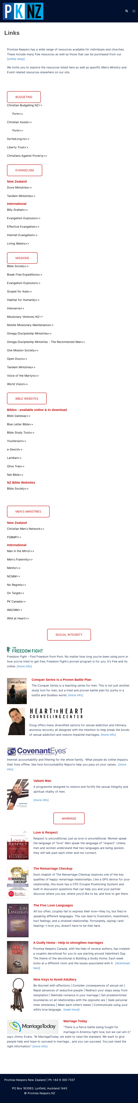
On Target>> (15, 593)
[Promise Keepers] (23, 11)
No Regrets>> (16, 585)
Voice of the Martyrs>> (23, 375)
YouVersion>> (16, 441)
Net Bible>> (15, 474)
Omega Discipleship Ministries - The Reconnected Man (44, 342)
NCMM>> (13, 576)
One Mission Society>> (23, 350)
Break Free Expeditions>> (24, 274)
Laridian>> (14, 458)
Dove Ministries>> (19, 187)
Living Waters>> (18, 243)
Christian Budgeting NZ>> (25, 105)
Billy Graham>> (17, 209)
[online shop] (16, 59)
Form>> (17, 113)
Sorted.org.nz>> (18, 139)
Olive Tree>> (16, 466)
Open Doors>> (17, 358)
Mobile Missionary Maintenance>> (30, 325)
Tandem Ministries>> (21, 196)
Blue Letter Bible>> (20, 424)
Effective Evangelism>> (23, 226)
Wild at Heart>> (18, 618)
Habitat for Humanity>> (23, 300)
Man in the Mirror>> (20, 551)
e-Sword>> (15, 449)
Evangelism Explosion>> (24, 218)
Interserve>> (15, 308)
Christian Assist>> (19, 122)
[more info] (24, 666)
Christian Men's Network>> (25, 528)
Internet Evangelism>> (22, 235)
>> (50, 333)
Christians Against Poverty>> (27, 155)
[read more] (71, 1009)
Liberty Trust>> (17, 147)
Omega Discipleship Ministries (27, 333)
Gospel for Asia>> (19, 291)
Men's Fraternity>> (20, 559)
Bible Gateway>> (19, 416)
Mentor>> (14, 568)
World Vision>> (17, 384)
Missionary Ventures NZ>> (25, 316)
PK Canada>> (16, 601)
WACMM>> (14, 610)
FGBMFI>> (14, 537)
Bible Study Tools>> (21, 432)
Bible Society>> (18, 266)
